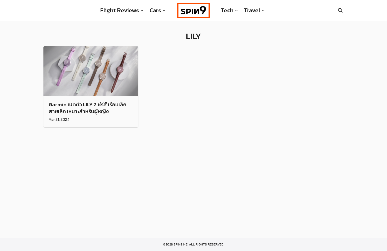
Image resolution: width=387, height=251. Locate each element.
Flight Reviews (119, 10)
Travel (252, 10)
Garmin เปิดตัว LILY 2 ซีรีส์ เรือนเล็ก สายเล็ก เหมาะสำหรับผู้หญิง (87, 108)
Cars (155, 10)
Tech (227, 10)
